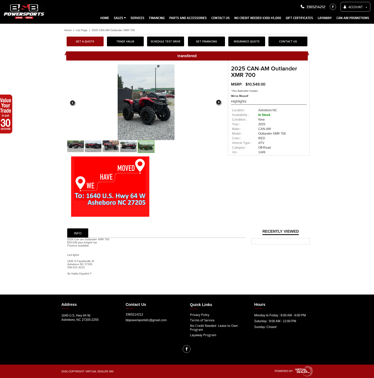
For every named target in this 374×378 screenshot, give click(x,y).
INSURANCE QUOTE (247, 41)
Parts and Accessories (188, 18)
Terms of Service (202, 320)
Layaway (325, 18)
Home (104, 18)
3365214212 (315, 7)
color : (236, 138)
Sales (119, 18)
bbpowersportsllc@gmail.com (146, 320)
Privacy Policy (199, 315)
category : (239, 147)
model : (237, 133)
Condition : (239, 119)
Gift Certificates (299, 18)
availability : (240, 115)
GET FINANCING (206, 41)
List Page (81, 30)
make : (236, 129)
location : (238, 110)
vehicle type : (241, 143)
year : (236, 124)
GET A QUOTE (85, 41)
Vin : (235, 152)
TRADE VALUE (125, 41)
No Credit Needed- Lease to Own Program (214, 328)
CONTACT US (288, 41)
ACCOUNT (355, 7)
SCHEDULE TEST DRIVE (166, 41)
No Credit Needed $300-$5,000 (257, 18)
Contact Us (220, 18)
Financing (157, 18)
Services (137, 18)
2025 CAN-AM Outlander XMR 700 (113, 30)
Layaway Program (203, 335)
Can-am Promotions (352, 18)
